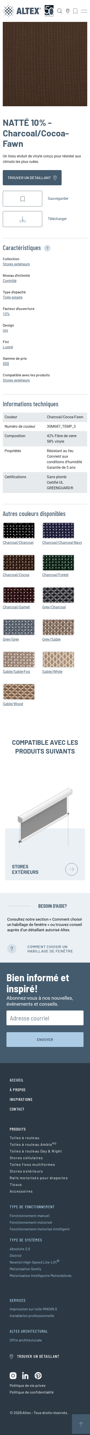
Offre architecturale (26, 1340)
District (16, 1255)
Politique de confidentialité (32, 1392)
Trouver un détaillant (29, 177)
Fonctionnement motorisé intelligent (40, 1229)
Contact (17, 1108)
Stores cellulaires (26, 1157)
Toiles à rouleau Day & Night (36, 1151)
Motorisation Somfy (25, 1269)
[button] (46, 247)
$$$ (6, 364)
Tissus (16, 1184)
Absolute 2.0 (20, 1248)
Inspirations (21, 1099)
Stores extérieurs (16, 264)
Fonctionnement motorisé (31, 1222)
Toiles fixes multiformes (32, 1164)
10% (6, 314)
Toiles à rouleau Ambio (33, 1144)
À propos (18, 1089)
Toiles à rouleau (24, 1137)
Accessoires (21, 1191)
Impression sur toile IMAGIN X (33, 1309)
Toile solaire (12, 297)
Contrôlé (9, 281)
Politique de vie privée (28, 1385)
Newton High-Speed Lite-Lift (35, 1262)
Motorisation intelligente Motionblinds (41, 1275)
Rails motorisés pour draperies (39, 1178)
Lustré (8, 347)
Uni (5, 330)
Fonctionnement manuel (29, 1215)
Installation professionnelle (32, 1315)
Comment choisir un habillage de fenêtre (50, 948)
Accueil (17, 1079)
